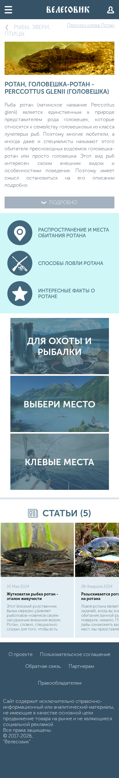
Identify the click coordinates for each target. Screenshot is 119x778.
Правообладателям (59, 683)
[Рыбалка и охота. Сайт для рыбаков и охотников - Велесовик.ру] (68, 9)
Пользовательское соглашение (75, 654)
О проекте (21, 654)
